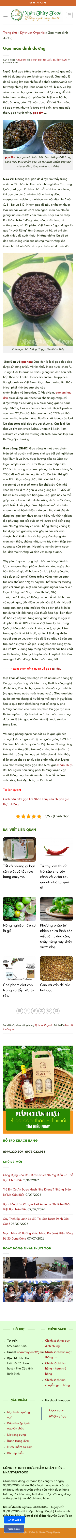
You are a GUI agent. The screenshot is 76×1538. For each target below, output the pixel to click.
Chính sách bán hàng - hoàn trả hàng (55, 1368)
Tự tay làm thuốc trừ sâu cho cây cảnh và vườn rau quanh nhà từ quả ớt (54, 877)
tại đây (56, 668)
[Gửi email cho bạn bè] (41, 1011)
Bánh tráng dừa (18, 1441)
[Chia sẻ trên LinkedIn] (56, 1011)
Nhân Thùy (64, 765)
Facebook (14, 1529)
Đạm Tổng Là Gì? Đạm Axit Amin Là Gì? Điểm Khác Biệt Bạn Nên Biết (37, 1207)
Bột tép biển (15, 1453)
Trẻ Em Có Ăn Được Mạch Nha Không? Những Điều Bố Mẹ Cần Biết (37, 1192)
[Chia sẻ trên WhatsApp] (19, 1011)
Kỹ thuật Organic (32, 33)
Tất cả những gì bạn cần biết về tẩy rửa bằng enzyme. (19, 872)
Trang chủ (10, 33)
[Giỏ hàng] (69, 15)
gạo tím (26, 361)
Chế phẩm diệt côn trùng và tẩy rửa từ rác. (18, 990)
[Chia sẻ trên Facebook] (27, 1011)
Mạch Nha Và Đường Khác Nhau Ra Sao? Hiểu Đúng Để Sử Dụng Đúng (38, 1236)
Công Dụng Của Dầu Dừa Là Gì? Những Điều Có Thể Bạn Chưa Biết (38, 1178)
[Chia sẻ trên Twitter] (34, 1011)
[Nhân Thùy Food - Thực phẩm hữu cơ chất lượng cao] (37, 15)
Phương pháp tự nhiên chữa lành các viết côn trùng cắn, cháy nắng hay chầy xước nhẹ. (56, 936)
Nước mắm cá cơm (19, 1447)
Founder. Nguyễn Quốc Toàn (49, 60)
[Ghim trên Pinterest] (49, 1011)
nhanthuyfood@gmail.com (34, 1352)
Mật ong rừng (16, 1434)
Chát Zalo (14, 1519)
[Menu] (5, 15)
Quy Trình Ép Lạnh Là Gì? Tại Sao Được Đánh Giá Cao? (36, 1222)
